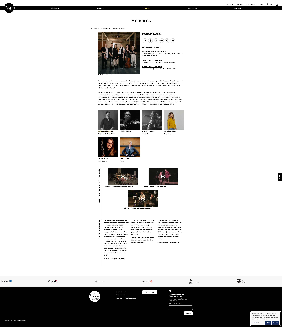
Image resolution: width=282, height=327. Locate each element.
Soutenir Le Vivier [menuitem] (242, 4)
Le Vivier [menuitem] (237, 8)
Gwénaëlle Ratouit (105, 158)
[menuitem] (271, 4)
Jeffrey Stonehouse (105, 131)
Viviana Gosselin (148, 131)
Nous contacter (121, 295)
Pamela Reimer (125, 158)
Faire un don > (149, 292)
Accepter (275, 322)
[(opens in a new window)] (145, 40)
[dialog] (266, 319)
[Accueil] (9, 8)
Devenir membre (121, 292)
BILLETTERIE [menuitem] (230, 4)
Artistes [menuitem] (145, 8)
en (277, 4)
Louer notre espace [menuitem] (258, 4)
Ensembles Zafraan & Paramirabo (154, 51)
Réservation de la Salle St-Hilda (126, 298)
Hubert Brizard (125, 131)
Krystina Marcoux (170, 131)
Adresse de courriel (174, 303)
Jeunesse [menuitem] (100, 8)
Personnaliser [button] (255, 322)
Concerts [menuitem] (54, 8)
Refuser (268, 322)
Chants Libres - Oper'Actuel (152, 60)
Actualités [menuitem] (192, 8)
